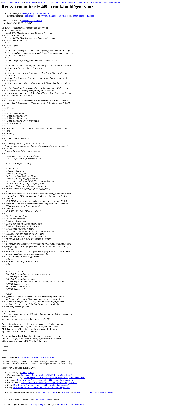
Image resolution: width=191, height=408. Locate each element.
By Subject (65, 392)
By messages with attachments (99, 392)
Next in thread (77, 16)
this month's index (112, 2)
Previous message (48, 16)
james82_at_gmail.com (31, 20)
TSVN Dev (53, 2)
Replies (90, 16)
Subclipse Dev (80, 2)
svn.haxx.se (7, 2)
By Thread (52, 392)
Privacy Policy (36, 404)
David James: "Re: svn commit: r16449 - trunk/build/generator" (49, 382)
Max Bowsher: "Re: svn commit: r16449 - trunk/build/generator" (45, 380)
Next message (31, 16)
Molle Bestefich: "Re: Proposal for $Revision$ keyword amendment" (54, 377)
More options (43, 13)
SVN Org (41, 2)
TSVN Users (66, 2)
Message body (27, 13)
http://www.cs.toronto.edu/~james (36, 357)
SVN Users (30, 2)
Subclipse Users (95, 2)
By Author (78, 392)
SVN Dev (19, 2)
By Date (41, 392)
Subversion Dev (41, 400)
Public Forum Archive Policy (71, 404)
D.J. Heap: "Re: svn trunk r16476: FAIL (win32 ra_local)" (46, 375)
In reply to (63, 16)
